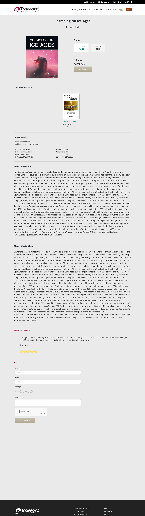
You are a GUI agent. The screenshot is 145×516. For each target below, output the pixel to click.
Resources (108, 511)
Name (17, 368)
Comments (19, 397)
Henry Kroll (23, 345)
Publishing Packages (81, 508)
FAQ (105, 514)
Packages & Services (81, 9)
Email (17, 377)
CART (127, 2)
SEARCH (115, 2)
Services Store (79, 511)
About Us (98, 9)
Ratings (18, 387)
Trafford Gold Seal (80, 514)
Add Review (19, 362)
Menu (129, 9)
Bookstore (111, 9)
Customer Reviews (22, 330)
